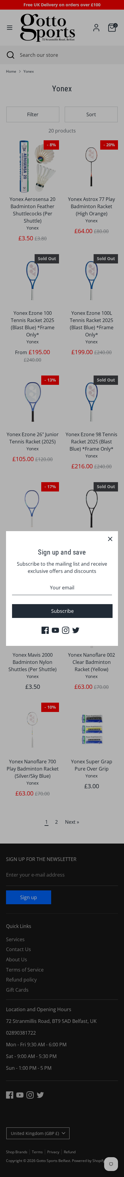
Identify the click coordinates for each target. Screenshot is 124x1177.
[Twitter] (75, 630)
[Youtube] (55, 630)
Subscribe (62, 611)
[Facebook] (45, 630)
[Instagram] (65, 630)
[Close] (110, 539)
